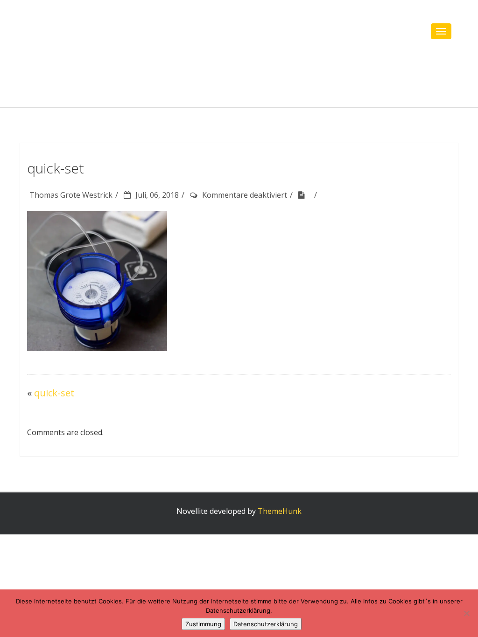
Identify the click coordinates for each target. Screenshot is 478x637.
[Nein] (466, 613)
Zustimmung (203, 624)
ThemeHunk (280, 511)
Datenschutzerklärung (265, 624)
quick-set (54, 393)
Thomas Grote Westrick (70, 195)
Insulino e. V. (87, 32)
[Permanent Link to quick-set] (304, 195)
